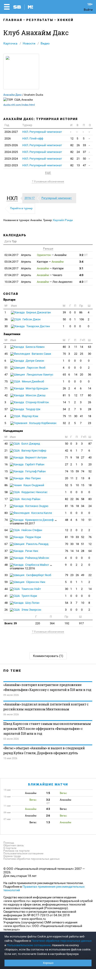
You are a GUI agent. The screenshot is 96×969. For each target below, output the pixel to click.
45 (6, 353)
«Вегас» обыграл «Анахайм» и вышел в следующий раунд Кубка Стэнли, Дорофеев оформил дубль (44, 750)
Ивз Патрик (33, 478)
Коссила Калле (41, 513)
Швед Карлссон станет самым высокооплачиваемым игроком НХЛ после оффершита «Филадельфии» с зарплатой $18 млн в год (47, 729)
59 (77, 471)
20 (81, 374)
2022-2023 (11, 165)
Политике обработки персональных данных (61, 940)
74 (66, 471)
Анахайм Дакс (12, 94)
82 (71, 145)
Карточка (10, 43)
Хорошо (48, 963)
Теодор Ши (32, 409)
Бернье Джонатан (38, 312)
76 (90, 537)
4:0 (81, 275)
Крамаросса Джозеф (33, 521)
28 (89, 409)
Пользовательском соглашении (29, 945)
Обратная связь (13, 845)
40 (6, 443)
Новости (29, 43)
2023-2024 (11, 158)
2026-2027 (11, 131)
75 (6, 381)
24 (78, 152)
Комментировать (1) (48, 656)
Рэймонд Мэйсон (37, 557)
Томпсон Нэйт (31, 589)
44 (6, 589)
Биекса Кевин (35, 346)
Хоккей (65, 20)
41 (81, 416)
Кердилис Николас (34, 492)
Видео (45, 43)
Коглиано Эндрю (36, 506)
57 (6, 409)
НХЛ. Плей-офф (32, 138)
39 (64, 312)
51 (6, 367)
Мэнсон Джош (35, 395)
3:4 (81, 261)
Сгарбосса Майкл (31, 566)
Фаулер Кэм (29, 416)
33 (84, 145)
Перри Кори (33, 537)
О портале (9, 848)
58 (6, 492)
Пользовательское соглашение (23, 853)
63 (89, 346)
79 (64, 416)
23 (89, 423)
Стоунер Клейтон (37, 402)
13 (78, 165)
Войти (88, 9)
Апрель (17, 255)
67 (6, 544)
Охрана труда (12, 856)
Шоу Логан (32, 602)
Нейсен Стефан (31, 530)
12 (71, 138)
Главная (12, 20)
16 (6, 464)
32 (64, 423)
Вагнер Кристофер (33, 450)
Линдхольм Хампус (39, 374)
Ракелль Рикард (36, 544)
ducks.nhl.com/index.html (19, 104)
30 (6, 326)
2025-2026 (11, 145)
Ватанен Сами (41, 353)
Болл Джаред (30, 443)
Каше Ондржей (33, 485)
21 (78, 158)
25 (81, 353)
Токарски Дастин (38, 326)
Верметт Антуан (36, 457)
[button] (13, 198)
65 (64, 374)
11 (75, 346)
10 (77, 485)
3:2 (83, 255)
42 (6, 395)
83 (90, 499)
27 (82, 457)
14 (81, 346)
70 (64, 353)
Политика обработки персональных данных (31, 858)
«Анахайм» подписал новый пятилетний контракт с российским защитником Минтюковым (46, 706)
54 (66, 602)
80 (64, 346)
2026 (7, 138)
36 (6, 319)
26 (78, 145)
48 (66, 519)
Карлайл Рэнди (63, 220)
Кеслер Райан (30, 499)
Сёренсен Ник (35, 582)
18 (89, 416)
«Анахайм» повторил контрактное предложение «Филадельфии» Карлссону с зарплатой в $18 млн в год (47, 687)
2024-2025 (11, 152)
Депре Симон (34, 360)
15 (6, 471)
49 (82, 575)
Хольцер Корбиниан (42, 423)
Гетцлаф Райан (35, 471)
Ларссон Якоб (35, 367)
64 (6, 530)
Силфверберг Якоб (38, 575)
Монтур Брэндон (36, 388)
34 (64, 409)
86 (80, 312)
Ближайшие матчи (48, 784)
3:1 (81, 268)
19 (71, 537)
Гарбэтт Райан (34, 464)
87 (90, 443)
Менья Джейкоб (32, 381)
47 (84, 165)
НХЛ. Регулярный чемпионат (42, 131)
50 (84, 158)
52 (90, 471)
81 (64, 395)
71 (6, 388)
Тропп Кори (29, 595)
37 (84, 152)
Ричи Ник (31, 551)
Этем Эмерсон (31, 609)
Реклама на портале (16, 850)
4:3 (83, 281)
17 (81, 395)
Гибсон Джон (31, 319)
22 (75, 353)
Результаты (39, 20)
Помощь (8, 842)
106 (81, 319)
